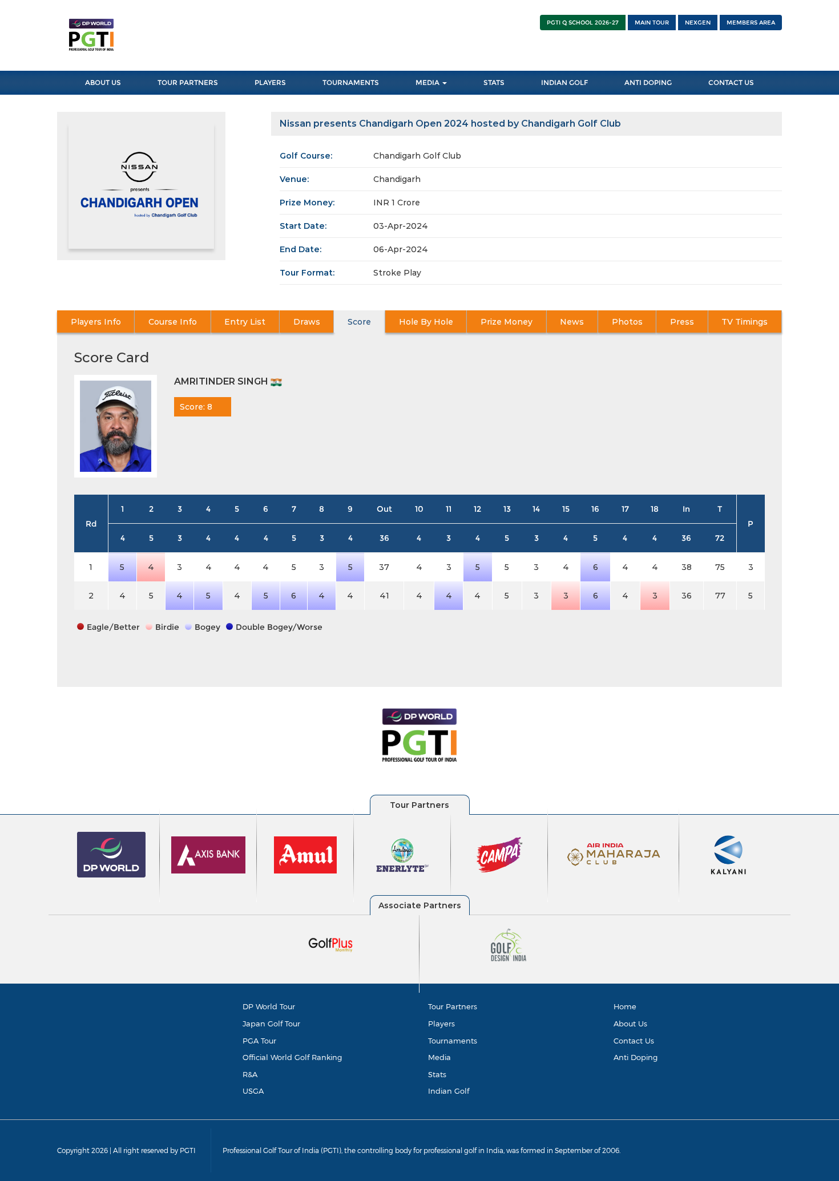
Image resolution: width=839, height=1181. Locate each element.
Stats (494, 82)
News (572, 322)
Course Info (172, 322)
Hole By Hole (426, 322)
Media (428, 82)
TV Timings (744, 322)
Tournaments (350, 82)
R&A (250, 1074)
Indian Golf (564, 82)
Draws (306, 322)
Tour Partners (188, 82)
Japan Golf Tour (271, 1023)
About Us (103, 82)
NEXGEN (698, 22)
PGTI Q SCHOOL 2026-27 (583, 22)
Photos (627, 322)
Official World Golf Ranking (292, 1057)
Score (359, 322)
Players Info (96, 322)
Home (625, 1006)
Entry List (244, 322)
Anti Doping (648, 82)
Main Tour (652, 22)
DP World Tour (269, 1006)
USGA (253, 1090)
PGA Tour (259, 1040)
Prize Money (507, 322)
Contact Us (731, 82)
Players (270, 82)
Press (682, 322)
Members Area (751, 22)
